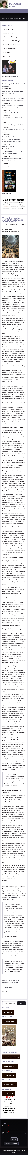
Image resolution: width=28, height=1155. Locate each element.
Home (2, 15)
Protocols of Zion (6, 985)
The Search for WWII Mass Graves (11, 113)
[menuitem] (14, 29)
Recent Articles (17, 985)
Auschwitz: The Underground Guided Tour (13, 125)
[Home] (4, 4)
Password (5, 1132)
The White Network (7, 167)
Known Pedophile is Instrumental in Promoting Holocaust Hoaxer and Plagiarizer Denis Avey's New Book (11, 139)
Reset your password (11, 1143)
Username (5, 1126)
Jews (17, 980)
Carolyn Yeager (15, 3)
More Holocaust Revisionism (10, 982)
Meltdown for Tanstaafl (8, 146)
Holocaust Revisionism (8, 980)
